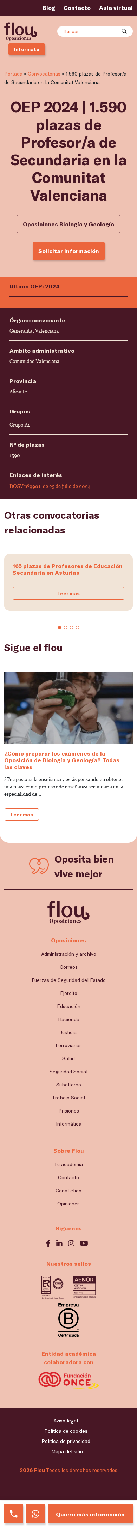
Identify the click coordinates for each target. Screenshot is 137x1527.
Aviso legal (65, 1421)
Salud (68, 1058)
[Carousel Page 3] (71, 627)
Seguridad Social (68, 1071)
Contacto (77, 7)
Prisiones (68, 1111)
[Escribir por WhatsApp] (35, 1513)
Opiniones (68, 1203)
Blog (49, 7)
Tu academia (68, 1164)
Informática (68, 1124)
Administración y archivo (68, 954)
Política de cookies (65, 1431)
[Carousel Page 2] (65, 627)
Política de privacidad (65, 1441)
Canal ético (68, 1190)
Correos (69, 967)
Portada (13, 74)
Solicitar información (68, 250)
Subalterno (68, 1084)
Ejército (68, 993)
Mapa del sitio (67, 1451)
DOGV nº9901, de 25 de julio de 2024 (50, 486)
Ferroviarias (69, 1045)
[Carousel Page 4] (77, 627)
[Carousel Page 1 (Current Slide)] (59, 627)
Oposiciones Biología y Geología (68, 224)
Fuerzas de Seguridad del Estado (69, 980)
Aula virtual (116, 7)
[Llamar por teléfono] (13, 1513)
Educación (68, 1006)
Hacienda (68, 1019)
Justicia (68, 1032)
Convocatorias (44, 74)
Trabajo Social (68, 1097)
